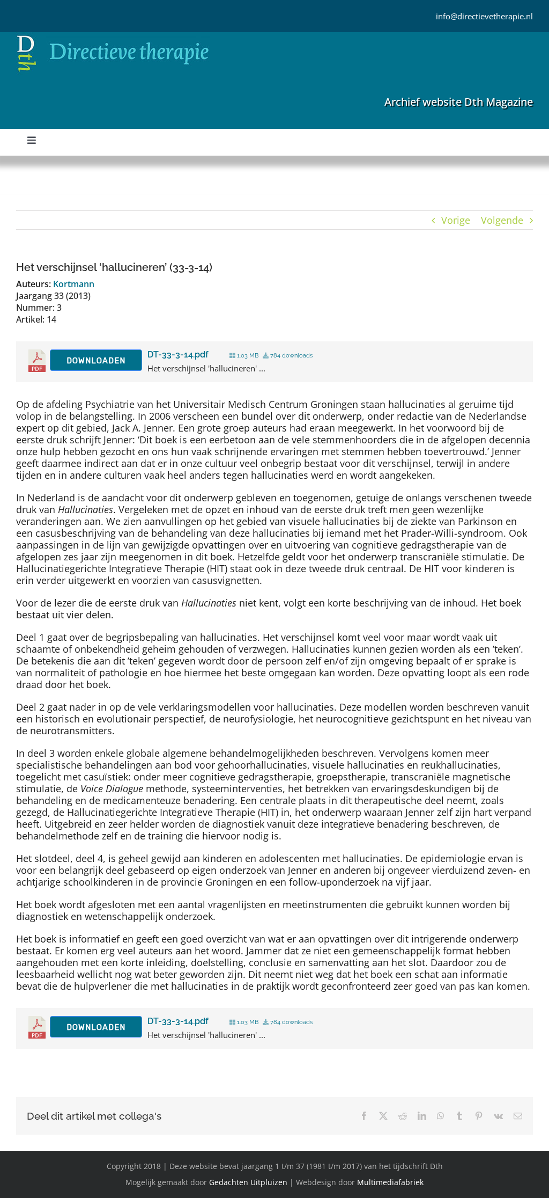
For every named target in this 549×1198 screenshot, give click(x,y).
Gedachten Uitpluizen (248, 1182)
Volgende (502, 220)
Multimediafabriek (390, 1182)
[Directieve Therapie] (113, 37)
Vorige (455, 220)
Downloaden (95, 361)
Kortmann (73, 284)
